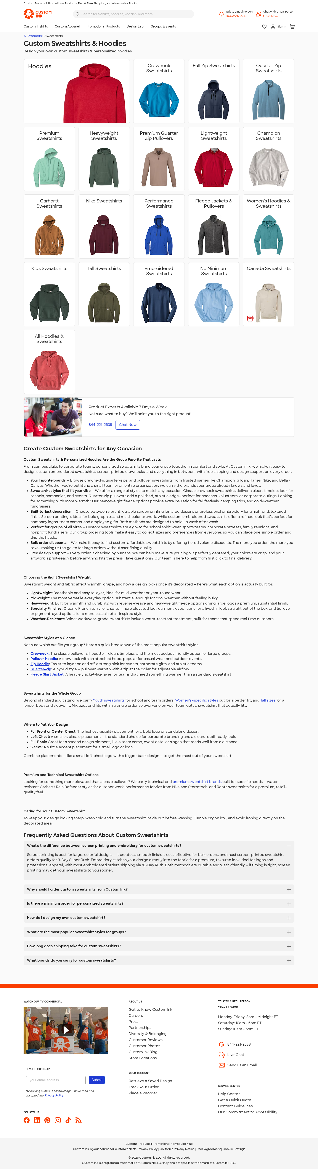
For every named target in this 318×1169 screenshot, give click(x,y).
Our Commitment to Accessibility (247, 1112)
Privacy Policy (148, 1149)
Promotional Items (166, 1144)
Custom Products (138, 1144)
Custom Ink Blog (143, 1052)
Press (133, 1021)
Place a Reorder (143, 1093)
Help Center (229, 1094)
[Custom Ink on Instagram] (58, 1120)
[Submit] (78, 14)
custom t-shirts (126, 1149)
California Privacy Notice (177, 1149)
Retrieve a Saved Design (150, 1081)
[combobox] (133, 14)
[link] (37, 14)
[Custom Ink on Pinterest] (47, 1120)
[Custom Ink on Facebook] (27, 1120)
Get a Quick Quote (234, 1100)
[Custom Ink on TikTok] (68, 1120)
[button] (278, 16)
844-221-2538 (239, 1044)
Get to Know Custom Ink (150, 1009)
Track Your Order (144, 1087)
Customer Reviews (145, 1040)
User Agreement (209, 1149)
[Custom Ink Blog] (78, 1120)
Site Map (187, 1144)
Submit (97, 1080)
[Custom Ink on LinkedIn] (37, 1120)
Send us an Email (242, 1065)
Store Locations (143, 1058)
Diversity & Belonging (148, 1034)
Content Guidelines (235, 1106)
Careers (136, 1015)
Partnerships (140, 1027)
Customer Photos (144, 1046)
